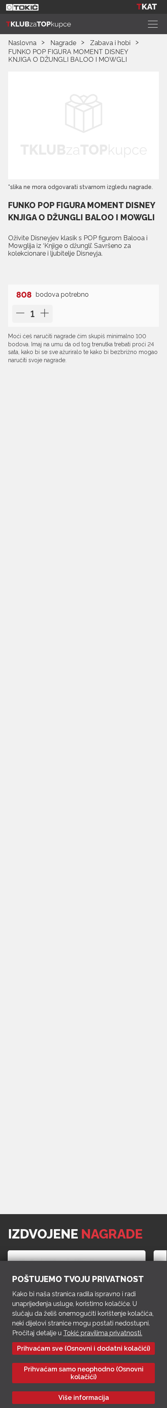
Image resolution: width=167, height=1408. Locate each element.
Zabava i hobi (110, 43)
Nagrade (63, 43)
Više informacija (83, 1397)
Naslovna (22, 43)
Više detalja (32, 270)
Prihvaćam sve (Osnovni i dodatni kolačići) (83, 1348)
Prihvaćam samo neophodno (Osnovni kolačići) (83, 1373)
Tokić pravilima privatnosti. (102, 1333)
